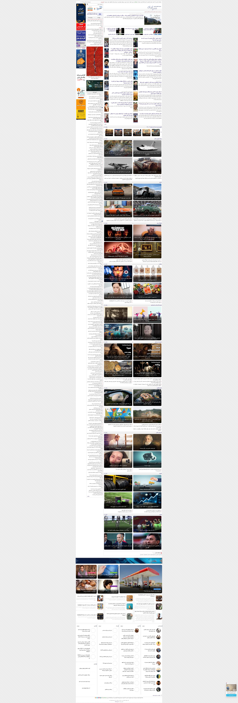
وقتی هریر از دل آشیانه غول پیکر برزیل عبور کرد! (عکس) (118, 172)
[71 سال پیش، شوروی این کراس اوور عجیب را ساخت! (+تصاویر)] (147, 209)
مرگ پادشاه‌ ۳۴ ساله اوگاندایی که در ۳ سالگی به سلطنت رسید (95, 284)
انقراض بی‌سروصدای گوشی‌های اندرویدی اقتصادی (94, 465)
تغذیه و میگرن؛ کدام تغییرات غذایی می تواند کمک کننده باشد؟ (118, 297)
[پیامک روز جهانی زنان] (115, 683)
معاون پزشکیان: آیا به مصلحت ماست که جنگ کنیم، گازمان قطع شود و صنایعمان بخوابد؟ (95, 237)
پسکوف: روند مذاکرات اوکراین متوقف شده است (95, 266)
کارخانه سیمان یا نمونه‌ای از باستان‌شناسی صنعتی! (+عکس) (95, 216)
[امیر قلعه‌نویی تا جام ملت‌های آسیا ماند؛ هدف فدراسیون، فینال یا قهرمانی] (147, 541)
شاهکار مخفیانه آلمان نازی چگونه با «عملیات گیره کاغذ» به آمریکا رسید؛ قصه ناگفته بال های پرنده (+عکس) (118, 179)
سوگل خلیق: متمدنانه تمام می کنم (97, 181)
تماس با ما (156, 2)
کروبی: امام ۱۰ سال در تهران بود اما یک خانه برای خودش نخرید (95, 202)
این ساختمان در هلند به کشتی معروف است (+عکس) (96, 211)
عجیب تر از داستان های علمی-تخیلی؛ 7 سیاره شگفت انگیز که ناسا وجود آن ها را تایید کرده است (147, 427)
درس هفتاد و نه (157, 134)
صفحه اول (160, 2)
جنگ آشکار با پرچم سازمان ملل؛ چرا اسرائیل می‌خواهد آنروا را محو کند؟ (96, 457)
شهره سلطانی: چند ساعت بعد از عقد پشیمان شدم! (94, 161)
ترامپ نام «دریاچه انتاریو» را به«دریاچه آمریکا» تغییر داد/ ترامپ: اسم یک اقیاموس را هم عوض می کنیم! (95, 401)
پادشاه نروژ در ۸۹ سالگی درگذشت (97, 374)
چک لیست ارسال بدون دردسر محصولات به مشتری (94, 127)
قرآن (113, 2)
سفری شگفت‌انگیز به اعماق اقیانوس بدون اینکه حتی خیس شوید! (95, 179)
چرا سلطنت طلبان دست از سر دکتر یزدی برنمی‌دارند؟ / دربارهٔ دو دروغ (150, 104)
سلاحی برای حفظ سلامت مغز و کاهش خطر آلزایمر (94, 381)
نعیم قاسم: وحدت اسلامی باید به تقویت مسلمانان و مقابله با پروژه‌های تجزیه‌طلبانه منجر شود (95, 197)
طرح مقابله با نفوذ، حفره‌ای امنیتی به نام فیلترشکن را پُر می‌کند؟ (95, 94)
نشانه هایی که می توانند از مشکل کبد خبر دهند (153, 300)
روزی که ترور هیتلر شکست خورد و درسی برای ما (95, 365)
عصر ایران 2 (106, 2)
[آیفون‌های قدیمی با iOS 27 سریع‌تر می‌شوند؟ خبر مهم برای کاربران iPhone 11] (93, 650)
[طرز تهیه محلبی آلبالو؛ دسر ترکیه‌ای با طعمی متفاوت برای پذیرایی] (136, 650)
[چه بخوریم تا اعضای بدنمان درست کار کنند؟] (147, 291)
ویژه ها (99, 17)
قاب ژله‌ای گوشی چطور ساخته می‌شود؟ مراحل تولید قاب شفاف (95, 477)
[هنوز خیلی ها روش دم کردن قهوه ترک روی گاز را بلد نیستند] (136, 663)
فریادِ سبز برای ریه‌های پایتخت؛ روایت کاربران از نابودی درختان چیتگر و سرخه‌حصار (95, 118)
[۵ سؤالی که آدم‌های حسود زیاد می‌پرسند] (158, 663)
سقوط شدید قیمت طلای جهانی (126, 510)
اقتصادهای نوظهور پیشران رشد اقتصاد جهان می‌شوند (147, 506)
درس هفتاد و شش (128, 134)
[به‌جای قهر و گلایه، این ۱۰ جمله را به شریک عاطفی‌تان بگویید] (158, 637)
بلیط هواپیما (145, 554)
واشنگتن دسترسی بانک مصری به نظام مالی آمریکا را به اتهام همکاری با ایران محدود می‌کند (95, 234)
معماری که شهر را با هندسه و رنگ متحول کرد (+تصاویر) (122, 426)
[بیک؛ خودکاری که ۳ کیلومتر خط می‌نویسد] (130, 598)
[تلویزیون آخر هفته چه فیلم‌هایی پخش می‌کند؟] (118, 250)
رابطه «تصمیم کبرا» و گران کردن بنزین (96, 23)
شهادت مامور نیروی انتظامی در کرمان (96, 302)
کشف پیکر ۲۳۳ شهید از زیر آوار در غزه (96, 419)
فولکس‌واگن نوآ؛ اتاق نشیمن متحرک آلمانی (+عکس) (122, 219)
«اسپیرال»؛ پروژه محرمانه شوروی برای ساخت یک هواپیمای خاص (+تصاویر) (147, 153)
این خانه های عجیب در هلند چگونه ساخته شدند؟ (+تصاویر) (118, 404)
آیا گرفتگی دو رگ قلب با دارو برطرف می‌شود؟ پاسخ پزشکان (95, 448)
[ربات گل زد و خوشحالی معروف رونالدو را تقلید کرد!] (118, 524)
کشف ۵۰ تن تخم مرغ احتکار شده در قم (96, 256)
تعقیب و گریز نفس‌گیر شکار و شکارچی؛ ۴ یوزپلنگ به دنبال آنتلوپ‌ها (95, 169)
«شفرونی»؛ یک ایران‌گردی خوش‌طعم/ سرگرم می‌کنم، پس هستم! (96, 232)
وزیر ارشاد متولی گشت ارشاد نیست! (125, 72)
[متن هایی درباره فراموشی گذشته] (115, 650)
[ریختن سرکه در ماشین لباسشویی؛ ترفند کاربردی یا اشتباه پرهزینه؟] (130, 616)
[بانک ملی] (81, 77)
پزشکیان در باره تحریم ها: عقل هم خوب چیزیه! (148, 29)
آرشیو (153, 2)
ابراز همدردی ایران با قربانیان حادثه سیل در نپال (95, 357)
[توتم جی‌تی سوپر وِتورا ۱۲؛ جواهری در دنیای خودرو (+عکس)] (118, 192)
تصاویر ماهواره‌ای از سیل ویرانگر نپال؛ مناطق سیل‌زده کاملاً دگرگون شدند (96, 350)
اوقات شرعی (142, 2)
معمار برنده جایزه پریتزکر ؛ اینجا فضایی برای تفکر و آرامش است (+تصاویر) (119, 424)
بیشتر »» (105, 127)
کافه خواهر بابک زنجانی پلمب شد (97, 383)
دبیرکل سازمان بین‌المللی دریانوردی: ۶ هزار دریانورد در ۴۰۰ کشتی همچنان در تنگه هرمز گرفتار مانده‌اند (95, 258)
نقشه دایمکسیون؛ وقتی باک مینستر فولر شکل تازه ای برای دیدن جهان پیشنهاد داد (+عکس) (118, 420)
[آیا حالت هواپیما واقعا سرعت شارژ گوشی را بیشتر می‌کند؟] (93, 630)
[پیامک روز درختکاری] (115, 689)
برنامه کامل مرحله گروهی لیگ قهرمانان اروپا (95, 430)
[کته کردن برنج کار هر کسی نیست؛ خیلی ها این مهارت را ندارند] (136, 656)
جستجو (151, 2)
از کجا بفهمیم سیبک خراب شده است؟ (96, 489)
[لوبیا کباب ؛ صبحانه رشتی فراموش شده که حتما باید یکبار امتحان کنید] (136, 683)
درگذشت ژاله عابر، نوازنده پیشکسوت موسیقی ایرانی (94, 250)
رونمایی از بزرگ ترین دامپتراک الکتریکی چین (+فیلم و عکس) (147, 198)
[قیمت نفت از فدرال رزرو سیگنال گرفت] (118, 500)
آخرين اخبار (95, 92)
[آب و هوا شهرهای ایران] (93, 688)
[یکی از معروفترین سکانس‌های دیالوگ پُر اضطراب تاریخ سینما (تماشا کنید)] (118, 233)
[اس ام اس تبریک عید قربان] (115, 637)
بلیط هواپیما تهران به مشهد (152, 554)
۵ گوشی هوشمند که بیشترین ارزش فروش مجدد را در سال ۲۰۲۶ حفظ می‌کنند (84, 637)
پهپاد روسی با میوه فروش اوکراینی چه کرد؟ (95, 475)
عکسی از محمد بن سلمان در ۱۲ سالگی (96, 311)
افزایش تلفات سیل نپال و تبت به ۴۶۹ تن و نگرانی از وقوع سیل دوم (95, 439)
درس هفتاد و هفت (137, 134)
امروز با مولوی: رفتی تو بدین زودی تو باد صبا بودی (94, 19)
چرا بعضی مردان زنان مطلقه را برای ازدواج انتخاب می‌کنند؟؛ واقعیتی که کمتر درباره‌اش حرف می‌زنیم (149, 670)
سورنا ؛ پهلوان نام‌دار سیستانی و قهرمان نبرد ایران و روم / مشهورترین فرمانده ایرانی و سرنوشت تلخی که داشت (118, 357)
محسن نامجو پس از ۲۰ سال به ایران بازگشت (95, 376)
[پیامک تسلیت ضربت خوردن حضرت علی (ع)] (115, 676)
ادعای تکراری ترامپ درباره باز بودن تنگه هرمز (95, 207)
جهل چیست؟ (147, 465)
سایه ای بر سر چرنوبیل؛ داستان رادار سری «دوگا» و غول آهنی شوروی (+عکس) (148, 178)
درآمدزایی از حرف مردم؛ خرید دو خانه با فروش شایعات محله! (147, 338)
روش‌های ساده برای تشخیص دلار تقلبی (96, 149)
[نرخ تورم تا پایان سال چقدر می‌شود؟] (147, 483)
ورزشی (125, 2)
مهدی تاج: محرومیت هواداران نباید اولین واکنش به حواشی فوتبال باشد (118, 546)
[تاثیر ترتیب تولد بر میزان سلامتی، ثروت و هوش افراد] (158, 630)
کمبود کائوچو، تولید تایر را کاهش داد (118, 489)
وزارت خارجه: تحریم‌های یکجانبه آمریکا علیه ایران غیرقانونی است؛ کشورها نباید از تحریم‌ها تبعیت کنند (95, 307)
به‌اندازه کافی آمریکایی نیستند (97, 33)
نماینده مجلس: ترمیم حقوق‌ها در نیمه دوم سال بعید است (95, 319)
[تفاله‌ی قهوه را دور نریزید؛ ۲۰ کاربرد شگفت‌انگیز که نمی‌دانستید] (159, 598)
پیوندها (119, 697)
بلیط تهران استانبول (159, 554)
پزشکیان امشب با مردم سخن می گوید (96, 254)
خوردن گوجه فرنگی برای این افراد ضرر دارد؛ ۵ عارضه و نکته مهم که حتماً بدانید (96, 492)
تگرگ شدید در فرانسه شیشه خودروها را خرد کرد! (95, 177)
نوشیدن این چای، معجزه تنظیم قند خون (96, 128)
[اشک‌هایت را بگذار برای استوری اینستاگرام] (118, 459)
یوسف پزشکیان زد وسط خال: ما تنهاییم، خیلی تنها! (150, 82)
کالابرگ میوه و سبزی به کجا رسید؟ (97, 340)
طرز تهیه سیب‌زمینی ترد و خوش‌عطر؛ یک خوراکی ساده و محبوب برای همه (95, 329)
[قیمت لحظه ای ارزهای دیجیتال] (93, 668)
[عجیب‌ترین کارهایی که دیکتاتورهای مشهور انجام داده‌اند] (159, 606)
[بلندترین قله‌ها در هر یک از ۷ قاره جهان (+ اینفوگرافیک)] (100, 606)
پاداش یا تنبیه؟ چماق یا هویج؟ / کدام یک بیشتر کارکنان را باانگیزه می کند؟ (147, 320)
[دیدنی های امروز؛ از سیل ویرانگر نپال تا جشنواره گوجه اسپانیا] (95, 61)
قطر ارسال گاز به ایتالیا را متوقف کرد (96, 224)
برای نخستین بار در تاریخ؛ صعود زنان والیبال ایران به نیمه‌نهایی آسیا (95, 268)
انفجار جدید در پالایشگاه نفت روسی (96, 336)
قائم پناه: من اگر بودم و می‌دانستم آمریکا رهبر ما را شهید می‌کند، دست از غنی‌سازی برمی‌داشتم (95, 200)
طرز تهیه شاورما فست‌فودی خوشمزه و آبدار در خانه (94, 424)
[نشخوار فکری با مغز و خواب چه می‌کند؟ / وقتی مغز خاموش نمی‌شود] (158, 643)
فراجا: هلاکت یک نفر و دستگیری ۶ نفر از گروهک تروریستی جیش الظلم (95, 226)
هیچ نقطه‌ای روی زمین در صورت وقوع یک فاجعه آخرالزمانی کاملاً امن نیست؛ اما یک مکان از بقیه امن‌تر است (108, 590)
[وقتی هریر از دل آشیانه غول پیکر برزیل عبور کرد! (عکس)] (118, 165)
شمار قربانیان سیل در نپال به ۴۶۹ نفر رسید (96, 445)
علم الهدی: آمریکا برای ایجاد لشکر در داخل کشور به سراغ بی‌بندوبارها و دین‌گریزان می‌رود (121, 103)
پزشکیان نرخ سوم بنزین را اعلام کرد (97, 175)
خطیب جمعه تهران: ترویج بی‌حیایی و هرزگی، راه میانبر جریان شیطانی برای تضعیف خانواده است (95, 289)
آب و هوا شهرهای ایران (86, 688)
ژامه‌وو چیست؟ (158, 470)
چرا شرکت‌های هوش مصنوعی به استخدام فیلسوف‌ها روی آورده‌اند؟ (150, 469)
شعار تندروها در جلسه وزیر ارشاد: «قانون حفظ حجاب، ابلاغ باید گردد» (95, 246)
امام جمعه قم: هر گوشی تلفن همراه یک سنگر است (150, 114)
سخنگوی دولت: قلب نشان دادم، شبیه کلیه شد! (95, 342)
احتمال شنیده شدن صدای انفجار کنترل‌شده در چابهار (95, 347)
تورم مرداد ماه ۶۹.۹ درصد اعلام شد (97, 431)
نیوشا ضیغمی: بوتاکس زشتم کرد (97, 494)
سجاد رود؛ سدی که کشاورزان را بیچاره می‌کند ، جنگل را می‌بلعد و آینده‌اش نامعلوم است (125, 15)
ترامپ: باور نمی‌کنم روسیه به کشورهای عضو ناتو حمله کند (95, 415)
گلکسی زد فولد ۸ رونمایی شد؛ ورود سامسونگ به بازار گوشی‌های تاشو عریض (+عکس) (84, 643)
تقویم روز (100, 27)
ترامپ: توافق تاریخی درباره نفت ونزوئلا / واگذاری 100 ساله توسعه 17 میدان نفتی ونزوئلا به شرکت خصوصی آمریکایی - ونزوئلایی (121, 50)
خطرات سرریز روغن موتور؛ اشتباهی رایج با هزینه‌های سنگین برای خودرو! (96, 146)
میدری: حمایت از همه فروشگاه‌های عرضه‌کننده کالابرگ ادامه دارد (95, 300)
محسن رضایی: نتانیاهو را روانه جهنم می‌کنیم (95, 327)
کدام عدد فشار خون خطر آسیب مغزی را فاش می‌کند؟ (96, 352)
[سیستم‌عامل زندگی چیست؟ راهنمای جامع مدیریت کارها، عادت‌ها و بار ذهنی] (158, 683)
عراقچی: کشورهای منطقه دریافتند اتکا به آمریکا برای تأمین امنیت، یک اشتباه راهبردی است (95, 30)
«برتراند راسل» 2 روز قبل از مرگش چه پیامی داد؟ (123, 469)
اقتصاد (130, 2)
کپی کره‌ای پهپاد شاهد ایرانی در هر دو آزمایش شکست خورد (95, 154)
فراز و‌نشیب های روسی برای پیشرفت (147, 448)
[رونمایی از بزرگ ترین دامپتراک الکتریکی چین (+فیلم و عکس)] (147, 192)
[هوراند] (81, 114)
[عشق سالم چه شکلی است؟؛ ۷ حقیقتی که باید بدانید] (158, 650)
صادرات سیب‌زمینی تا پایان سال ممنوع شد (124, 511)
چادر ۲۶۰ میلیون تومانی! (97, 221)
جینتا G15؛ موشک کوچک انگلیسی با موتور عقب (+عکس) (118, 215)
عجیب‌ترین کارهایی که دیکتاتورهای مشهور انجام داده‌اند (145, 604)
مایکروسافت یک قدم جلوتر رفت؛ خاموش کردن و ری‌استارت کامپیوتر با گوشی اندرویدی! (95, 369)
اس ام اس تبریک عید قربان (107, 637)
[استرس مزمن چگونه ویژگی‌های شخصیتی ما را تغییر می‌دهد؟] (158, 676)
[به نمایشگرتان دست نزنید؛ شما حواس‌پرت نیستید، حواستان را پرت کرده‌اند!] (118, 442)
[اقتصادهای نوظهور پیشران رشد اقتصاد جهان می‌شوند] (147, 500)
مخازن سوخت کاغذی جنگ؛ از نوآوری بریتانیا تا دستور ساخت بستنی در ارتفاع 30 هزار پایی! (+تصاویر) (147, 176)
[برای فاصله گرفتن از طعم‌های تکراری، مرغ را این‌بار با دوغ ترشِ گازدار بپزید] (136, 643)
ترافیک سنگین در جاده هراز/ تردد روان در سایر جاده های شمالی (95, 101)
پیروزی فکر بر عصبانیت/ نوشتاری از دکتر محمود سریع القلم (95, 332)
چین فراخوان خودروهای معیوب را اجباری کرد (95, 423)
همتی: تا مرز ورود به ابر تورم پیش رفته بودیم (95, 209)
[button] (104, 132)
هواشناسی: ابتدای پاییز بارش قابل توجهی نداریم (95, 455)
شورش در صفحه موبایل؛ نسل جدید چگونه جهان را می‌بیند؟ (95, 121)
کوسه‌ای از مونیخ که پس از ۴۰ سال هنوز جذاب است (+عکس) (95, 219)
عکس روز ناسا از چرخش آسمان (97, 297)
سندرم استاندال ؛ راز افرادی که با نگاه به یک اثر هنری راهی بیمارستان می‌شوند (147, 255)
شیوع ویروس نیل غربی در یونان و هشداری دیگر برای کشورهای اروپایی (95, 110)
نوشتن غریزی (129, 470)
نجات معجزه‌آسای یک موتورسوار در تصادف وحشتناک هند (96, 484)
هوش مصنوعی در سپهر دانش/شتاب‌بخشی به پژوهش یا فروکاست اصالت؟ (150, 71)
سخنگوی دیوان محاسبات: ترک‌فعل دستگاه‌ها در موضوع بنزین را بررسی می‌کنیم (95, 253)
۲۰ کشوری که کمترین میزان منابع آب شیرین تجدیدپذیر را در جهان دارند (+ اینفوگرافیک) (96, 164)
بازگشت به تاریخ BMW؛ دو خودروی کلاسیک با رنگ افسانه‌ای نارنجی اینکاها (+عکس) (147, 219)
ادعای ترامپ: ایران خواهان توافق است (96, 441)
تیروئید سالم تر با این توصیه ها (155, 302)
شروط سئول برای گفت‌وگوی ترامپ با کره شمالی (95, 296)
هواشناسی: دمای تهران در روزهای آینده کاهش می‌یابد (95, 421)
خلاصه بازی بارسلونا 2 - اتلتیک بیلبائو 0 (96, 468)
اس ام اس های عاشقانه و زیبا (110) (106, 656)
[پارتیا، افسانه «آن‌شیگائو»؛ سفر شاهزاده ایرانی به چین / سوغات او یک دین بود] (147, 351)
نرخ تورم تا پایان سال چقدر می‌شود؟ (147, 489)
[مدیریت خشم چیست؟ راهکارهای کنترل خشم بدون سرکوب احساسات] (158, 656)
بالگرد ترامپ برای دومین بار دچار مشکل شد (95, 222)
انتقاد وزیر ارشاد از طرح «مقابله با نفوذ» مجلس (123, 260)
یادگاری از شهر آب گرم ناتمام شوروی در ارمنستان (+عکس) (151, 424)
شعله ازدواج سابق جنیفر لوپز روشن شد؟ (96, 286)
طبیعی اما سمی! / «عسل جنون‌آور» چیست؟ (95, 96)
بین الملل (123, 2)
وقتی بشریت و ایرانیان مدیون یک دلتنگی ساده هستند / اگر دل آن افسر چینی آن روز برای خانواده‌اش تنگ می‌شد (147, 382)
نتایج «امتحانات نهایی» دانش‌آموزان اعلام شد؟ (95, 106)
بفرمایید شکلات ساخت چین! (98, 31)
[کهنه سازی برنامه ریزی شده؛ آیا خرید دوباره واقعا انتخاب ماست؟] (118, 315)
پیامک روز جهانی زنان (108, 683)
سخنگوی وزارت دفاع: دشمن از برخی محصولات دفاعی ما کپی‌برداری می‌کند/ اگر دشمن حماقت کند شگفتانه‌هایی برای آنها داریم (95, 391)
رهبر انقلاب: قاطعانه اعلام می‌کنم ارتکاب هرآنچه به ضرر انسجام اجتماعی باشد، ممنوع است (121, 60)
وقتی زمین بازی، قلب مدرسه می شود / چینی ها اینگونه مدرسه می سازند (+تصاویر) (147, 403)
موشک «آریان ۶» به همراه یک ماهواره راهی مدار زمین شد (95, 282)
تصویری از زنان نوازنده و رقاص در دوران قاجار (95, 490)
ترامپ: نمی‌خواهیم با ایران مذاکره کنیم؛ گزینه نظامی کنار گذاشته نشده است (96, 385)
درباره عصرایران (131, 697)
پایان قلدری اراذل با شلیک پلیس (97, 466)
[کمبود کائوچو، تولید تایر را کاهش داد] (118, 483)
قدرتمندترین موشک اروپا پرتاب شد (97, 195)
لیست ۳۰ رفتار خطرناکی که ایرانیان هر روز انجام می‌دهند (86, 596)
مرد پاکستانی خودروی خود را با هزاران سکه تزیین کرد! (95, 396)
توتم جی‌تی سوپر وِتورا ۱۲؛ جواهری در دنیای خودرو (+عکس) (118, 198)
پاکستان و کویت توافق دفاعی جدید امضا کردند (95, 240)
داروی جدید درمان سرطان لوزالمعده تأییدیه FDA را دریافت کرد (95, 140)
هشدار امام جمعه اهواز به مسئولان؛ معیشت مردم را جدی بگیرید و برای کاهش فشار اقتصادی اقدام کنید (95, 291)
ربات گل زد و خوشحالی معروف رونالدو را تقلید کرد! (118, 530)
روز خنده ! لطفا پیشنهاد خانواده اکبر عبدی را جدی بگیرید (152, 261)
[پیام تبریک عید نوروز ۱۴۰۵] (115, 663)
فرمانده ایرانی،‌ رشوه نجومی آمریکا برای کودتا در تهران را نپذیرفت (95, 132)
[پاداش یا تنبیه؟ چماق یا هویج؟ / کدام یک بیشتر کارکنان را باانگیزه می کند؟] (147, 315)
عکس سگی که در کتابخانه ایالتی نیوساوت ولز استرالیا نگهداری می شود (96, 334)
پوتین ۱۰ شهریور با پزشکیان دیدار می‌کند (96, 44)
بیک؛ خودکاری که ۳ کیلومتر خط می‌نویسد (118, 596)
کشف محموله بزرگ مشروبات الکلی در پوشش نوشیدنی (95, 309)
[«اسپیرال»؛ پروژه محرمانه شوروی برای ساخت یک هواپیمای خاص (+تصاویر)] (147, 148)
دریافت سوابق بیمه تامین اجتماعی (84, 675)
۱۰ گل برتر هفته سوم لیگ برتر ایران (147, 530)
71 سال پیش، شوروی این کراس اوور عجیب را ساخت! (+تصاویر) (147, 215)
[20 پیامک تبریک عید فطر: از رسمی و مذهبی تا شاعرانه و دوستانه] (115, 670)
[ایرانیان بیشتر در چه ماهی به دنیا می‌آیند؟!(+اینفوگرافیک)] (100, 616)
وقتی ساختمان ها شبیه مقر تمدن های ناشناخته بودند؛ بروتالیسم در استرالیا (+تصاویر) (147, 429)
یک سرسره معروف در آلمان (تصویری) (96, 361)
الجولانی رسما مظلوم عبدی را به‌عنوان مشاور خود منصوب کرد (95, 453)
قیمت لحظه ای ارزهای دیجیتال (84, 668)
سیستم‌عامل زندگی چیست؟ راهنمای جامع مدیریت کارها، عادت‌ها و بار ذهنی (149, 683)
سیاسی (133, 2)
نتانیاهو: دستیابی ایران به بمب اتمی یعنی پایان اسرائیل (96, 166)
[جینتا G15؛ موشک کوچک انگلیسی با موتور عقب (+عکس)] (118, 209)
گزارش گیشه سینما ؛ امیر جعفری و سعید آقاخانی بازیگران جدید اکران (120, 261)
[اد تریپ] (94, 8)
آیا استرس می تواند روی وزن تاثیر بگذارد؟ (96, 398)
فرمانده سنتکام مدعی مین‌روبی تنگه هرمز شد (95, 462)
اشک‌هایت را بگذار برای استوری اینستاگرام (118, 465)
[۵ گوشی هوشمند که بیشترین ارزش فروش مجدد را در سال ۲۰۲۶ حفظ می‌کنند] (93, 637)
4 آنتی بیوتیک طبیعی (128, 302)
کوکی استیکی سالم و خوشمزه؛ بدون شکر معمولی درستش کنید (95, 159)
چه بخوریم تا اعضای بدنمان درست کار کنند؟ (147, 297)
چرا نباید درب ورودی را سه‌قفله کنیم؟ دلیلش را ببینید (95, 473)
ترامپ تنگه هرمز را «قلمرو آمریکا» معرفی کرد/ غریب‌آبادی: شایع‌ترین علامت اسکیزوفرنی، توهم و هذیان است (95, 278)
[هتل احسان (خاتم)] (81, 104)
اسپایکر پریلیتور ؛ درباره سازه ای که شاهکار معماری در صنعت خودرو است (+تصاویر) (147, 220)
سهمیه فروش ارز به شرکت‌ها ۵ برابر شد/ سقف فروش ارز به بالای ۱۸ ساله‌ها (95, 35)
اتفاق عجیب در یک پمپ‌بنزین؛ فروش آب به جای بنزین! (95, 487)
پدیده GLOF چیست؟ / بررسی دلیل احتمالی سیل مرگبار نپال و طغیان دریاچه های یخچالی (147, 420)
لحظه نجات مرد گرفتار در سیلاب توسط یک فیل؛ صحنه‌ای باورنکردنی (111, 30)
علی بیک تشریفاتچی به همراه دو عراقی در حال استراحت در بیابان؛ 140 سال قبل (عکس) (95, 151)
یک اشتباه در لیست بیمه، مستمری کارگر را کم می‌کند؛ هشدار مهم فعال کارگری (95, 271)
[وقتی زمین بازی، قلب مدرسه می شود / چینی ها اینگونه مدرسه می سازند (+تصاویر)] (147, 397)
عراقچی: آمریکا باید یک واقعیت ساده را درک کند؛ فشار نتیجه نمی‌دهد (95, 315)
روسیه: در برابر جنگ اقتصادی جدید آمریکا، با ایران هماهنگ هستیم (95, 470)
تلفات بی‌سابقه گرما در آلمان (98, 242)
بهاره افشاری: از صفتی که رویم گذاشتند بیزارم (95, 182)
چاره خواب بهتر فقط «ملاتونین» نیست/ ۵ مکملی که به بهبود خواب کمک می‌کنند (95, 480)
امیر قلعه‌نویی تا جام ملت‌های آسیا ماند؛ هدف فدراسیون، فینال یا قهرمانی (147, 546)
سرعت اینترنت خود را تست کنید (84, 681)
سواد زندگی (135, 2)
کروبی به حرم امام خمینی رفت (129, 29)
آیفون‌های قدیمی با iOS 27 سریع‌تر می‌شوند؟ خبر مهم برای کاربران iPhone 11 (84, 650)
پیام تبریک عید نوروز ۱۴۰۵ (107, 663)
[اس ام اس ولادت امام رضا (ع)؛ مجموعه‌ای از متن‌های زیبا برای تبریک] (115, 643)
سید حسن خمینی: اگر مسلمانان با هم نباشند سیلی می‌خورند (95, 434)
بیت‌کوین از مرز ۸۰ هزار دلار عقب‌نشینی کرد (153, 510)
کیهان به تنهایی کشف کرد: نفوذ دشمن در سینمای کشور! (95, 25)
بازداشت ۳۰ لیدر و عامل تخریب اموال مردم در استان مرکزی (96, 294)
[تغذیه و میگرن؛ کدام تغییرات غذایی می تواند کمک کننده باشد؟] (118, 291)
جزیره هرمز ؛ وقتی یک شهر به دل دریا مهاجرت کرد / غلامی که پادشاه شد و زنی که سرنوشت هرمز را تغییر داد (118, 379)
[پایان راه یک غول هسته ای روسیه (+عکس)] (147, 165)
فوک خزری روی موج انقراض (98, 408)
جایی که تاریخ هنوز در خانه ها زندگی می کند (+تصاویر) (96, 99)
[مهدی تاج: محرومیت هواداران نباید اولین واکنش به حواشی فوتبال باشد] (118, 541)
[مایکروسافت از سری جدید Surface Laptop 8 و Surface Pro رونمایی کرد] (93, 656)
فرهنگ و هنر (119, 2)
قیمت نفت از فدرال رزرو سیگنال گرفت (118, 506)
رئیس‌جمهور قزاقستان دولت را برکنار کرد (96, 313)
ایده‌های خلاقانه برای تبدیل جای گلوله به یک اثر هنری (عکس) (95, 388)
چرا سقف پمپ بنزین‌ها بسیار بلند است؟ (96, 122)
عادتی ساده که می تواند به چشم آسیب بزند (95, 394)
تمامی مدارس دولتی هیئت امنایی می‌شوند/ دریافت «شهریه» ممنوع (95, 143)
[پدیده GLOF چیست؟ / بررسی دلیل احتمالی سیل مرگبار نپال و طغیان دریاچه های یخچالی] (147, 415)
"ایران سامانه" (117, 701)
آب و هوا (145, 2)
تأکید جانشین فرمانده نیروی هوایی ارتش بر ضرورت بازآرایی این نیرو (95, 190)
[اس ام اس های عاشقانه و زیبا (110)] (115, 656)
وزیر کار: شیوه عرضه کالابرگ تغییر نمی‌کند (96, 243)
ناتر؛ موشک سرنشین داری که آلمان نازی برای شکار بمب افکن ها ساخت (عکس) (118, 153)
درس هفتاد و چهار (110, 134)
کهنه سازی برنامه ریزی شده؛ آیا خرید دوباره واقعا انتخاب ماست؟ (118, 321)
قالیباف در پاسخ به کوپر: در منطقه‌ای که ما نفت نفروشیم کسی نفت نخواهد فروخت (95, 325)
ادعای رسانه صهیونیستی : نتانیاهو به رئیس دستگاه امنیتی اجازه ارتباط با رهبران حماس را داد (95, 443)
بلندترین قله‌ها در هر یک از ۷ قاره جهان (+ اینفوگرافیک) (87, 605)
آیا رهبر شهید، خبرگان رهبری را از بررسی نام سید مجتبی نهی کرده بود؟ (151, 39)
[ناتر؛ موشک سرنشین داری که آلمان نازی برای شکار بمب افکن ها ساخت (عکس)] (118, 148)
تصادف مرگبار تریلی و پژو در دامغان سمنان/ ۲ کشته (95, 112)
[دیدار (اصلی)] (81, 93)
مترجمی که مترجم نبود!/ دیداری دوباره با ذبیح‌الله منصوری (151, 260)
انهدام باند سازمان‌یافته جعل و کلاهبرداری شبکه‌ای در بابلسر (95, 339)
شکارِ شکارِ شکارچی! (112, 34)
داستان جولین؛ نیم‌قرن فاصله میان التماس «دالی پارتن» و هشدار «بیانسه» (122, 93)
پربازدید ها (90, 17)
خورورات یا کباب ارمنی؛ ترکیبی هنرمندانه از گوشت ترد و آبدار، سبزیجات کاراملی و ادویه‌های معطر (127, 637)
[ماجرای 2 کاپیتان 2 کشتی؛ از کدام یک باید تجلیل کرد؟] (118, 332)
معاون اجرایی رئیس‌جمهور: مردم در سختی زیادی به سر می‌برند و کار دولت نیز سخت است (95, 273)
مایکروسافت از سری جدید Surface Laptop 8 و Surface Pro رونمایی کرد (84, 656)
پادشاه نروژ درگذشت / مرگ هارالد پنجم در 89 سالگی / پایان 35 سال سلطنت (121, 114)
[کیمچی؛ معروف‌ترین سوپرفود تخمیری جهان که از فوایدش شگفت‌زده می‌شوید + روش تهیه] (136, 670)
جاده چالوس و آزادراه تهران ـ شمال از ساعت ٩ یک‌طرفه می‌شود (95, 436)
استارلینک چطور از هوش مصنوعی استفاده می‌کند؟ (94, 239)
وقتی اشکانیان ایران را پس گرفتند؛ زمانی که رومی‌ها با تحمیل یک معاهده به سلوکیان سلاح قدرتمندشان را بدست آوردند (147, 385)
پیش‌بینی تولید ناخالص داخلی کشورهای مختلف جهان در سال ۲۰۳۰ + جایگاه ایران (95, 104)
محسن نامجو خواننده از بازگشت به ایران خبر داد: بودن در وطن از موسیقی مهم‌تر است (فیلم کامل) (147, 238)
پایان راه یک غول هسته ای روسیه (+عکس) (147, 172)
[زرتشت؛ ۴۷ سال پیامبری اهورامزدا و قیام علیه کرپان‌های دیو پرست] (147, 369)
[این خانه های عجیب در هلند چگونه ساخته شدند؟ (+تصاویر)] (118, 397)
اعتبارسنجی (141, 554)
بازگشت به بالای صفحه (156, 695)
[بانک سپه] (81, 58)
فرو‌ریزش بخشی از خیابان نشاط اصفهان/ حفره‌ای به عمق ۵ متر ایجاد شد (95, 248)
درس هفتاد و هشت (147, 134)
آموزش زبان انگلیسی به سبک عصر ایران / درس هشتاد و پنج (150, 49)
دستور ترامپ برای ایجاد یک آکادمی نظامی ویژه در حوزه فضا (95, 205)
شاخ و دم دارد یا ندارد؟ (98, 371)
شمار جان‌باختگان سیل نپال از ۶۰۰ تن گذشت (95, 147)
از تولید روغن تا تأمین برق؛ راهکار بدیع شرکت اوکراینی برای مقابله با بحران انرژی (150, 92)
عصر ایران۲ (135, 697)
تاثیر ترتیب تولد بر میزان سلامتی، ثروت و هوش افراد (94, 130)
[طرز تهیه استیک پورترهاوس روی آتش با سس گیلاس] (136, 676)
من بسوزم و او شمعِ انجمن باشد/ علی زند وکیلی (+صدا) (92, 13)
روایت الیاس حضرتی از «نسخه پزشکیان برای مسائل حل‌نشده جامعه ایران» (95, 185)
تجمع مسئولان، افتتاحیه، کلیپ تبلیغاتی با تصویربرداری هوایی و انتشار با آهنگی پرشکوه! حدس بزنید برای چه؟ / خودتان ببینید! (95, 427)
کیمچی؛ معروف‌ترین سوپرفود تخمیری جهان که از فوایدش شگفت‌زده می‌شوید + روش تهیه (128, 670)
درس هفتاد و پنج (119, 134)
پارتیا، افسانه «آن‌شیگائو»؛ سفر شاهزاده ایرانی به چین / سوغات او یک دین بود (147, 357)
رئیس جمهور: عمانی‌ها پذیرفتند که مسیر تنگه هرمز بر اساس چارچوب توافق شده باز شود (95, 187)
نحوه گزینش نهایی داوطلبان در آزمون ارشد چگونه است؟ (95, 304)
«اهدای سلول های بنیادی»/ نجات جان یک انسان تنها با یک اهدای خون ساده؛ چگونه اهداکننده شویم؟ (118, 279)
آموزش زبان (102, 2)
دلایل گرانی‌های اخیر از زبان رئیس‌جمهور (96, 171)
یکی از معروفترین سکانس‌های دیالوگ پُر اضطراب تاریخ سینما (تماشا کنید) (118, 238)
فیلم (108, 2)
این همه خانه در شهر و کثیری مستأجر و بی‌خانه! (122, 38)
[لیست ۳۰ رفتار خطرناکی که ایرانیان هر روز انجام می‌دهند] (100, 598)
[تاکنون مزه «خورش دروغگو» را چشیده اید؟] (136, 689)
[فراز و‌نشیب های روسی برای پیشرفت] (147, 442)
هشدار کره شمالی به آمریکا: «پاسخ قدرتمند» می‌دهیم (96, 229)
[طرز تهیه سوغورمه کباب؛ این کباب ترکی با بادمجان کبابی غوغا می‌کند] (136, 630)
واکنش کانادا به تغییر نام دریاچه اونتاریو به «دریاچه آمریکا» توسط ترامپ (95, 450)
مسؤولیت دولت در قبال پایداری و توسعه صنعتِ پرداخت (95, 264)
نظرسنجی (148, 2)
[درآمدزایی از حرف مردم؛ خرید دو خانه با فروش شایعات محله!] (147, 332)
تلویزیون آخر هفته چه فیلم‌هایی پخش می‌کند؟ (118, 256)
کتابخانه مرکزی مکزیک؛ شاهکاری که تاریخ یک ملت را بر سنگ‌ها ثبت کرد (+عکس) (95, 42)
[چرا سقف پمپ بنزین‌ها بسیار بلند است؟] (140, 579)
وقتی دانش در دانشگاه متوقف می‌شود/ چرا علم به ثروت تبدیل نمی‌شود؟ (121, 82)
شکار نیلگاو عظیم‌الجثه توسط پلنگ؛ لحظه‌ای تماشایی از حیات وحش (96, 410)
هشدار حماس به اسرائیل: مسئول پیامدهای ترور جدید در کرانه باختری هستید (95, 193)
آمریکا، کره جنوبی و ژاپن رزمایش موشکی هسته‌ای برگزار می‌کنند (95, 406)
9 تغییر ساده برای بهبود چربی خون (97, 403)
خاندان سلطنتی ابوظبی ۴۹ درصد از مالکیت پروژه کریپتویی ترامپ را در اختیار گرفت (95, 173)
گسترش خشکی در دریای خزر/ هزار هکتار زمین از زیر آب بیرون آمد (95, 261)
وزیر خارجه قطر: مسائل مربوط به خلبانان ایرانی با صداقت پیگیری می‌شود (95, 413)
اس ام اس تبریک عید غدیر (107, 630)
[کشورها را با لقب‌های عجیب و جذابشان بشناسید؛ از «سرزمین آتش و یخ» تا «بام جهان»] (130, 606)
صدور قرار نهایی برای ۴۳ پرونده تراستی (96, 373)
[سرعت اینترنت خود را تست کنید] (93, 681)
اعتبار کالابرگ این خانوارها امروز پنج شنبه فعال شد (152, 511)
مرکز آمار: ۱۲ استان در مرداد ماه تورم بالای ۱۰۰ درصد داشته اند (95, 38)
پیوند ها (139, 2)
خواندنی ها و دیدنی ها (157, 589)
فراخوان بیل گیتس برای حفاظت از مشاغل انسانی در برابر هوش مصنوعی (95, 157)
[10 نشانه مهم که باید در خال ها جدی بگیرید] (147, 274)
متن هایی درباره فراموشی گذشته (106, 650)
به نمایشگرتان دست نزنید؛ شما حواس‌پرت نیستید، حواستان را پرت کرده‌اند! (118, 447)
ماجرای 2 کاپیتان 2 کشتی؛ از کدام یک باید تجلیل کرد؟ (118, 338)
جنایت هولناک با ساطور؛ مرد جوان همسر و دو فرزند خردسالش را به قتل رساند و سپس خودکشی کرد (95, 137)
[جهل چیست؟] (147, 459)
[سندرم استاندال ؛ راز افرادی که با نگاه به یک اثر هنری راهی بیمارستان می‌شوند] (147, 250)
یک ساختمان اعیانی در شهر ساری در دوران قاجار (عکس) (95, 115)
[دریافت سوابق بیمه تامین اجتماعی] (93, 675)
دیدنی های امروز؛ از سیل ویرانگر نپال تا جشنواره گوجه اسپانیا (94, 77)
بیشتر (105, 124)
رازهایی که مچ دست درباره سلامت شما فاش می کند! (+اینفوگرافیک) (120, 300)
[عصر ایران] (154, 8)
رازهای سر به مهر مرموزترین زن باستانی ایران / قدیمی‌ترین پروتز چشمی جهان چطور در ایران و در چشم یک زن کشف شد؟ (118, 382)
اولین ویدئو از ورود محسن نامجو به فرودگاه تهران (95, 463)
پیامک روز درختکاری (108, 689)
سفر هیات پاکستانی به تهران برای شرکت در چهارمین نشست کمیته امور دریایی (96, 344)
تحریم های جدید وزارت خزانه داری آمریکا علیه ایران (94, 40)
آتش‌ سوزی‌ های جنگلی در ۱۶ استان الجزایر (95, 417)
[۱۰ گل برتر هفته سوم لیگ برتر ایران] (147, 524)
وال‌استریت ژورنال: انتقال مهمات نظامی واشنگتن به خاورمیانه (95, 21)
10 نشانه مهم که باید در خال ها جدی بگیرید (147, 280)
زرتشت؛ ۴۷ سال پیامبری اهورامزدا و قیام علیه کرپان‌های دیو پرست (147, 374)
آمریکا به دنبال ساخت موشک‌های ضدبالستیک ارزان (94, 275)
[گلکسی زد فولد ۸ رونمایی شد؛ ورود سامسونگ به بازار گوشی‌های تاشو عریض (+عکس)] (93, 643)
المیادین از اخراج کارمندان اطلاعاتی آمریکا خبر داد (94, 367)
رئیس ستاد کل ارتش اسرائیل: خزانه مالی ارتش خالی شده (95, 359)
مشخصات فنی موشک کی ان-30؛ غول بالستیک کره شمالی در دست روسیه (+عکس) (117, 175)
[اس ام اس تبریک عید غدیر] (115, 630)
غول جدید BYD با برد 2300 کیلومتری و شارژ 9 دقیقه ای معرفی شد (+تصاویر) (119, 220)
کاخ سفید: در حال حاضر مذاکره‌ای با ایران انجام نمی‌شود (95, 460)
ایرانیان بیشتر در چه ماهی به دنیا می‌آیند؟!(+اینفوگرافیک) (86, 615)
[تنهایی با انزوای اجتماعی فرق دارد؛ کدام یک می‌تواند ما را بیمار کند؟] (158, 689)
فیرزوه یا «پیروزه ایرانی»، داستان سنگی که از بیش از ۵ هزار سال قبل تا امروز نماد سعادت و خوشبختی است (147, 379)
